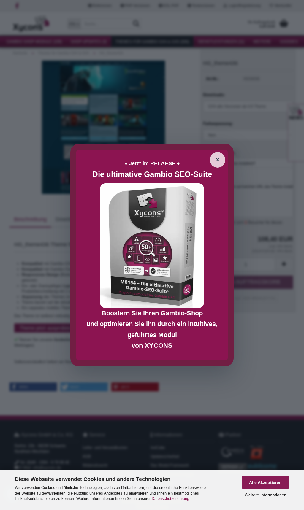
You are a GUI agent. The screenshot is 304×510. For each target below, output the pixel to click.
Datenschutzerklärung (170, 498)
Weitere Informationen (265, 494)
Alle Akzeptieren (265, 482)
